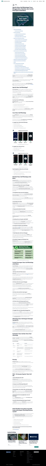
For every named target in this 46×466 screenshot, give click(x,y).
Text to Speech (28, 461)
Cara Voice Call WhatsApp (17, 32)
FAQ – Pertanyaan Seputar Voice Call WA (19, 63)
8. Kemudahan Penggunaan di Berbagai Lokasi (20, 49)
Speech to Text (28, 462)
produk (27, 274)
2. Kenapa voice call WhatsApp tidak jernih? (20, 66)
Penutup (15, 62)
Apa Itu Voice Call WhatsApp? (17, 29)
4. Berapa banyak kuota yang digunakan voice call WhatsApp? (22, 69)
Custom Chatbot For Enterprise (29, 453)
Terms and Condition (11, 464)
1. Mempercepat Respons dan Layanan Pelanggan (21, 39)
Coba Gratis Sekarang (16, 429)
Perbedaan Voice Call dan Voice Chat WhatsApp (20, 60)
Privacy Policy (7, 464)
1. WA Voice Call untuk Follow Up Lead (19, 52)
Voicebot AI (13, 323)
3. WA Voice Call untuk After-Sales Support (20, 55)
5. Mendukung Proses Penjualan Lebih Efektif (20, 45)
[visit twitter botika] (36, 452)
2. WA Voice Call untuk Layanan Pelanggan (20, 53)
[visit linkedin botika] (38, 452)
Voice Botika (28, 460)
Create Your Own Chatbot (29, 454)
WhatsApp (32, 84)
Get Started (40, 1)
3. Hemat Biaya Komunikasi (18, 42)
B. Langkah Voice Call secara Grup (19, 35)
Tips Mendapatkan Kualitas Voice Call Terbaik (20, 36)
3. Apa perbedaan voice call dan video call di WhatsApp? (22, 67)
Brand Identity (14, 456)
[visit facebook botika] (34, 452)
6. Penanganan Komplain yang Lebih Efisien (20, 46)
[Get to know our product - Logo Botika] (8, 457)
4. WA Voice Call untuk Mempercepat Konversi (20, 56)
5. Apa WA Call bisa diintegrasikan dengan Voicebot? (21, 70)
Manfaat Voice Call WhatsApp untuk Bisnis (19, 38)
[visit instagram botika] (35, 452)
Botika (16, 4)
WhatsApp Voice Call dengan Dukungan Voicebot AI (20, 59)
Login (37, 1)
